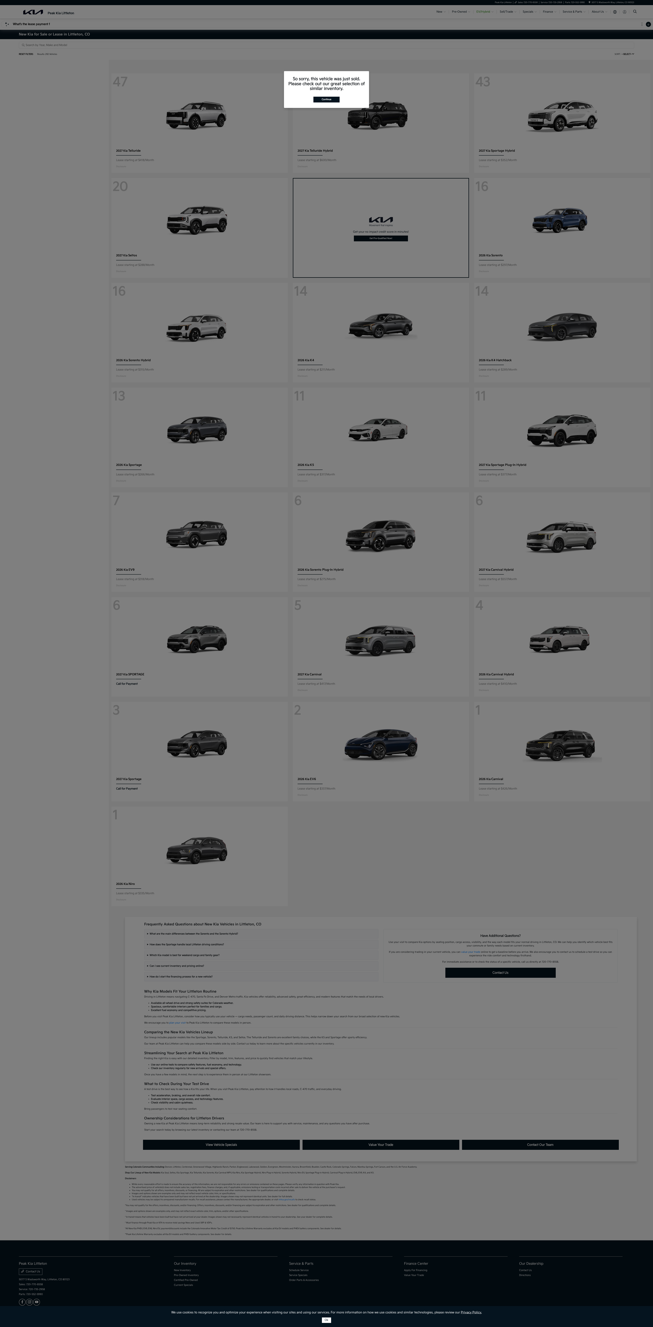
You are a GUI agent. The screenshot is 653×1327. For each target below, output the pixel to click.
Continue (326, 99)
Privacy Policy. (471, 1312)
